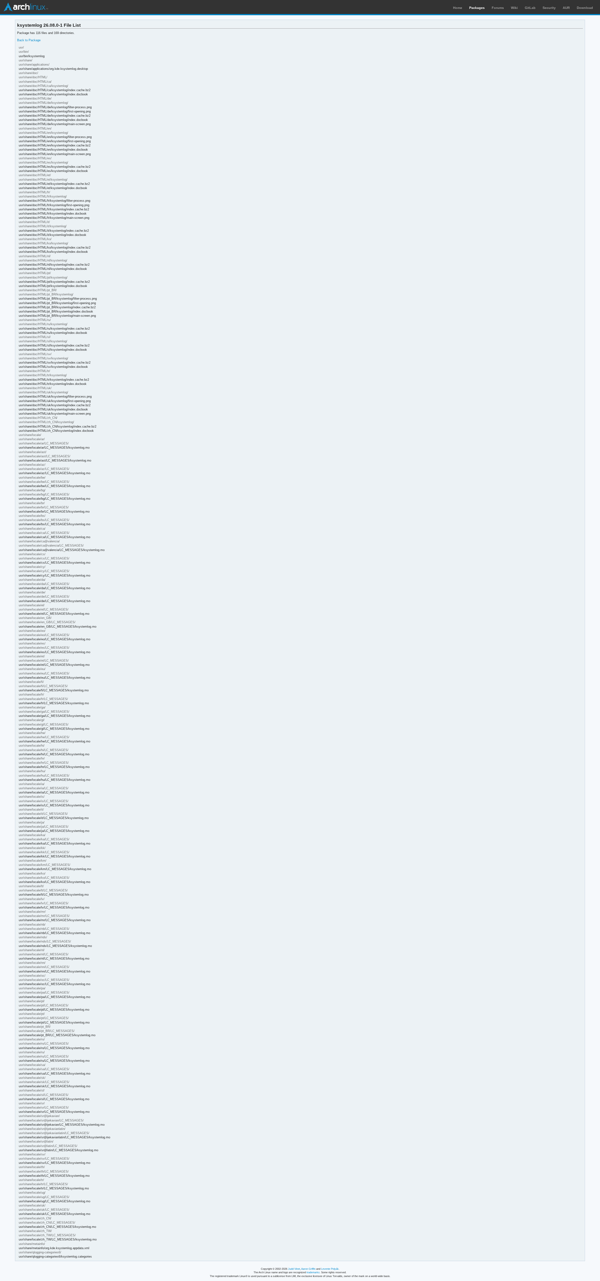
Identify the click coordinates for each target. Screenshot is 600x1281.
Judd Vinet (294, 1268)
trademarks (313, 1272)
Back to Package (29, 40)
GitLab (530, 8)
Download (585, 8)
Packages (477, 8)
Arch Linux (26, 7)
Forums (498, 8)
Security (549, 8)
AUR (566, 8)
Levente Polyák (330, 1268)
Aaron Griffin (308, 1268)
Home (457, 8)
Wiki (514, 8)
